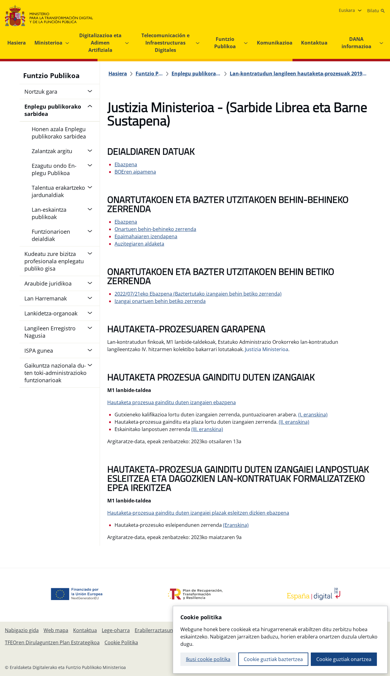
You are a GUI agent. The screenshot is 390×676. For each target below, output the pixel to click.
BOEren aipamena (135, 171)
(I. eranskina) (313, 414)
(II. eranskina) (294, 422)
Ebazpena (126, 164)
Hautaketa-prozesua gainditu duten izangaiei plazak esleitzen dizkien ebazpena (198, 512)
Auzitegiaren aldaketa (139, 243)
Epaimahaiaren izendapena (146, 236)
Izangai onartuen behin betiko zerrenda (160, 301)
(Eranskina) (236, 525)
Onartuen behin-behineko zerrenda (155, 229)
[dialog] (280, 640)
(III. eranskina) (207, 429)
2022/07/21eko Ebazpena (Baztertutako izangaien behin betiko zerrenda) (198, 293)
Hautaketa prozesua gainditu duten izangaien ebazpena (171, 402)
